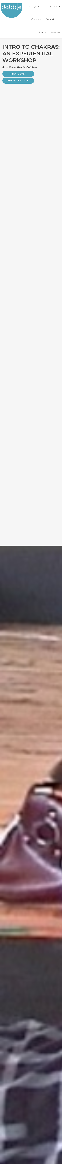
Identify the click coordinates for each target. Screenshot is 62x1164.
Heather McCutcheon (25, 67)
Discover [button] (53, 6)
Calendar (50, 19)
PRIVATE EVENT (18, 73)
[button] (33, 6)
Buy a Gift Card (18, 80)
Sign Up (56, 31)
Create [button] (35, 19)
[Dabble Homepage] (13, 10)
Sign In (42, 31)
